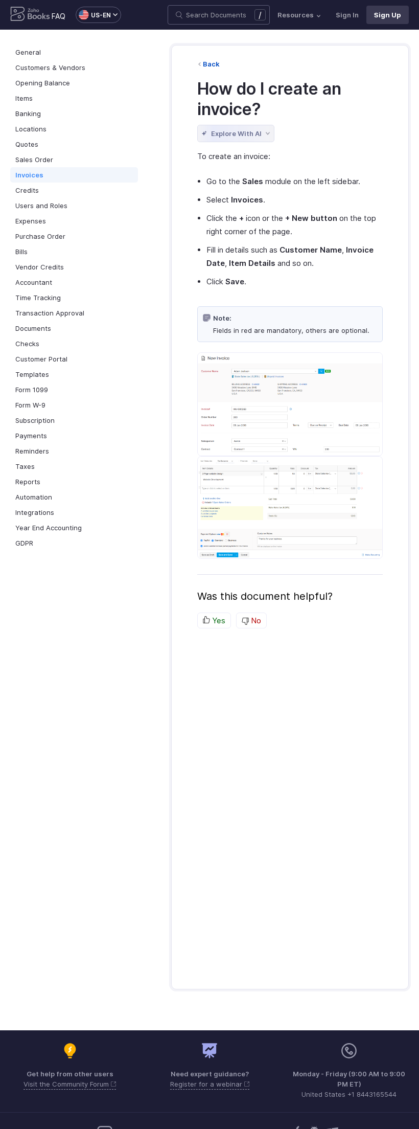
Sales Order (34, 159)
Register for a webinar (207, 1084)
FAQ (58, 16)
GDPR (24, 543)
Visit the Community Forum (67, 1084)
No (255, 620)
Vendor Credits (39, 267)
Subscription (35, 420)
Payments (31, 436)
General (28, 52)
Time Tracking (38, 297)
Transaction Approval (49, 313)
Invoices (29, 175)
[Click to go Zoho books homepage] (30, 15)
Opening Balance (42, 83)
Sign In (347, 15)
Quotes (26, 144)
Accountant (33, 282)
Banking (28, 113)
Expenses (30, 221)
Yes (217, 620)
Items (24, 98)
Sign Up (387, 15)
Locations (30, 129)
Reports (27, 482)
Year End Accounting (48, 528)
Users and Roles (41, 205)
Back (211, 64)
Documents (33, 328)
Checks (27, 344)
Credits (27, 190)
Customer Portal (41, 359)
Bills (21, 251)
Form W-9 (30, 405)
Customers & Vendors (50, 67)
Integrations (34, 512)
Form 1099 (31, 390)
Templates (32, 374)
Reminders (32, 451)
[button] (93, 15)
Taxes (25, 466)
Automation (33, 497)
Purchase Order (40, 236)
